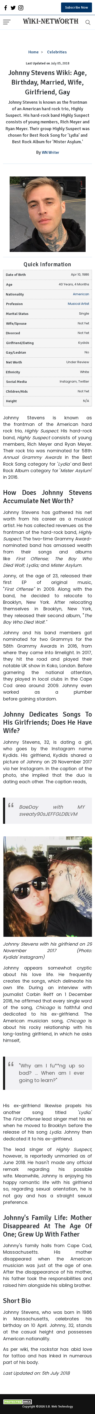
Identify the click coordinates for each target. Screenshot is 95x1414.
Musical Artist (78, 304)
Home (33, 52)
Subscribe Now (76, 7)
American (81, 294)
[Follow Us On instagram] (20, 7)
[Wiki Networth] (49, 21)
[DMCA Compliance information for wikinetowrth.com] (47, 1401)
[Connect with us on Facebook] (5, 7)
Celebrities (57, 52)
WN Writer (50, 152)
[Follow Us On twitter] (13, 7)
